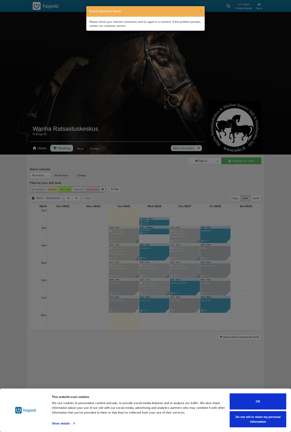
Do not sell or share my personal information (258, 419)
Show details (61, 423)
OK (258, 401)
